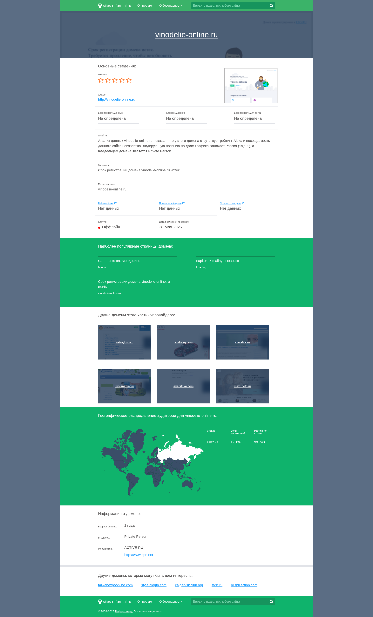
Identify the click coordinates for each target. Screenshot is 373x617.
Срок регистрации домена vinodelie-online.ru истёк (134, 284)
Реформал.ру (123, 611)
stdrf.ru (217, 585)
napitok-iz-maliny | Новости (217, 261)
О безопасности (170, 5)
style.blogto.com (153, 585)
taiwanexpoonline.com (115, 585)
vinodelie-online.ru (186, 34)
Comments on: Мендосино (119, 261)
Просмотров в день (230, 203)
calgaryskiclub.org (189, 585)
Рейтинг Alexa (105, 203)
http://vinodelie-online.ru (116, 99)
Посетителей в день (170, 203)
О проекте (144, 5)
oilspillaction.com (244, 585)
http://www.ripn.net (138, 555)
